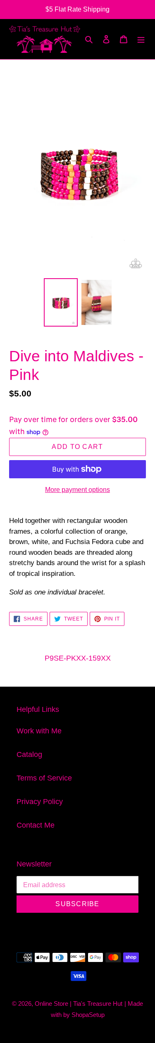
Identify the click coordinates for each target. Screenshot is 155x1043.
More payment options (77, 489)
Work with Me (39, 731)
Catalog (29, 754)
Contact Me (36, 825)
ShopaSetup (88, 1014)
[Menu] (141, 39)
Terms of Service (44, 778)
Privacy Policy (40, 801)
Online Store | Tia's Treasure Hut (78, 1003)
